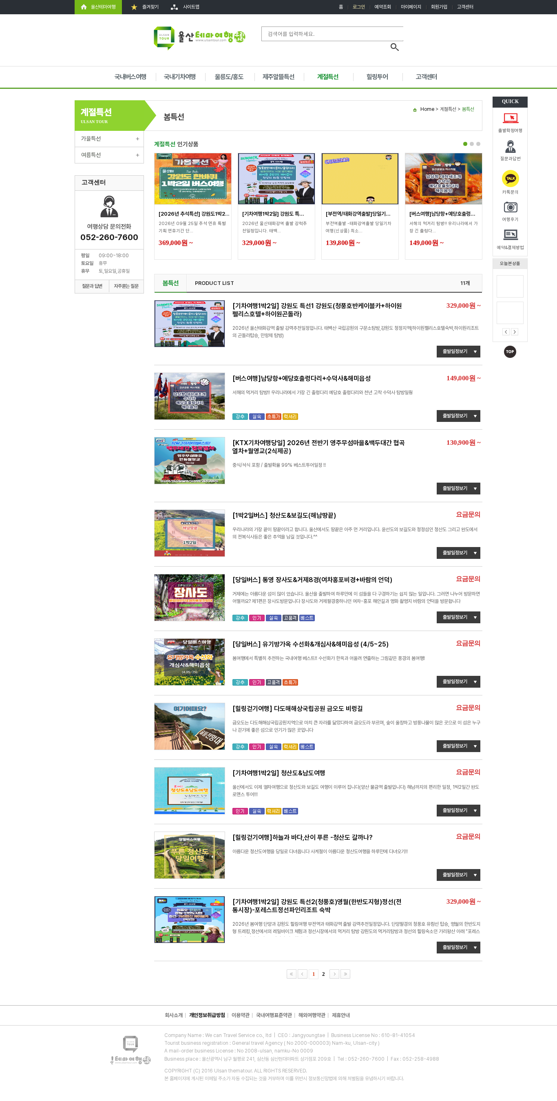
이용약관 (241, 1015)
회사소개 (174, 1015)
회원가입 (439, 7)
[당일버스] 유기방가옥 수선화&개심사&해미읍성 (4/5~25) (310, 644)
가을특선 (91, 138)
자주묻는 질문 (126, 286)
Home (427, 109)
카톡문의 (510, 192)
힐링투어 (377, 77)
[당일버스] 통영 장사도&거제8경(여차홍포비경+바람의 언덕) (312, 580)
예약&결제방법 (510, 247)
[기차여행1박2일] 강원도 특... (273, 214)
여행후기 (510, 219)
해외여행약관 (311, 1015)
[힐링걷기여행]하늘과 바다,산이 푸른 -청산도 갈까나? (302, 837)
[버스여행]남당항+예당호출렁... (442, 214)
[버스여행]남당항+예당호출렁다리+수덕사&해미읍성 (301, 378)
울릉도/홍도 (229, 77)
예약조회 (383, 7)
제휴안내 (341, 1015)
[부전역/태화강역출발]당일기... (358, 214)
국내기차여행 (180, 77)
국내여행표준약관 (274, 1015)
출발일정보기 (455, 351)
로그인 (359, 7)
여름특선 (91, 155)
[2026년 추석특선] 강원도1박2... (194, 214)
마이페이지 (411, 7)
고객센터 (465, 7)
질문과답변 (510, 158)
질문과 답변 (92, 286)
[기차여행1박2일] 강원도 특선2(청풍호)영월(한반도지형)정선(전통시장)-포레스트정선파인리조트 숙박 (317, 906)
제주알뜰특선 (278, 77)
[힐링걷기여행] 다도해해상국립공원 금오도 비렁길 (297, 709)
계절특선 (327, 77)
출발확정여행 (510, 130)
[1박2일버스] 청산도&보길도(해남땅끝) (284, 515)
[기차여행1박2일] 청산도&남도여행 (278, 773)
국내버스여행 (130, 77)
